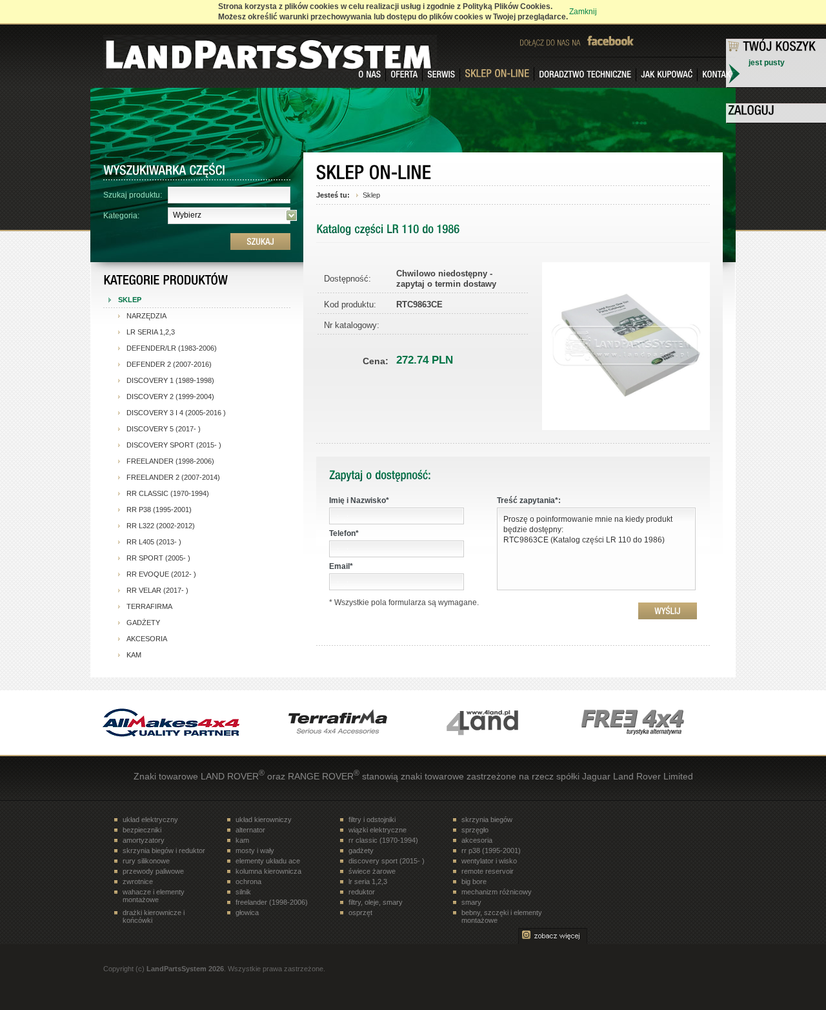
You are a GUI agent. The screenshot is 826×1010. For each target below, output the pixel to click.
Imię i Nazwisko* (359, 500)
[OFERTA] (404, 74)
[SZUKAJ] (260, 241)
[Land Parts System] (164, 49)
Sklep (371, 195)
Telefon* (344, 533)
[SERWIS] (441, 74)
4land (493, 722)
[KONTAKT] (716, 74)
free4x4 (655, 722)
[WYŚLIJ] (667, 611)
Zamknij (583, 11)
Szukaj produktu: (132, 195)
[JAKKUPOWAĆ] (667, 74)
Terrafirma (332, 722)
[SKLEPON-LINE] (497, 74)
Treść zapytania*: (529, 500)
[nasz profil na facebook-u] (616, 40)
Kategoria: (121, 215)
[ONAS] (370, 74)
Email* (341, 566)
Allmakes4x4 (171, 722)
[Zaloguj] (776, 111)
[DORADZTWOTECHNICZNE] (585, 74)
